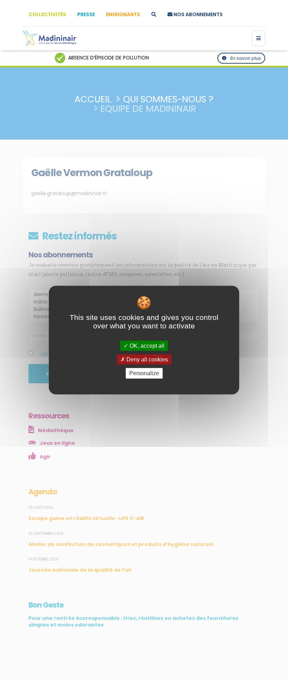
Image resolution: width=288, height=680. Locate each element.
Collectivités (47, 14)
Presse (86, 14)
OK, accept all (146, 346)
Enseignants (123, 14)
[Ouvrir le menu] (258, 38)
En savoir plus (245, 58)
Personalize (144, 373)
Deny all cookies (146, 360)
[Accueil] (49, 38)
